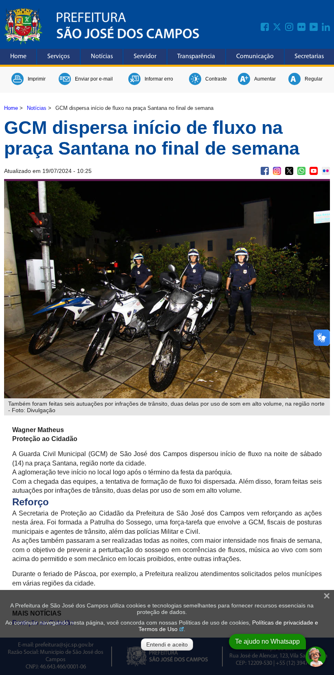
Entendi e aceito (167, 644)
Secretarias (309, 56)
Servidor (145, 56)
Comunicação (255, 56)
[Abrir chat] (315, 657)
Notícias (102, 56)
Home (18, 56)
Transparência (196, 56)
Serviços (58, 56)
